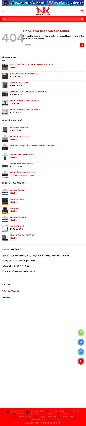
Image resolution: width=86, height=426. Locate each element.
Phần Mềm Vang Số (10, 291)
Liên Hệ (13, 67)
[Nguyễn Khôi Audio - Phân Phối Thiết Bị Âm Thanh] (43, 11)
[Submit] (82, 19)
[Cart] (82, 10)
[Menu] (3, 10)
